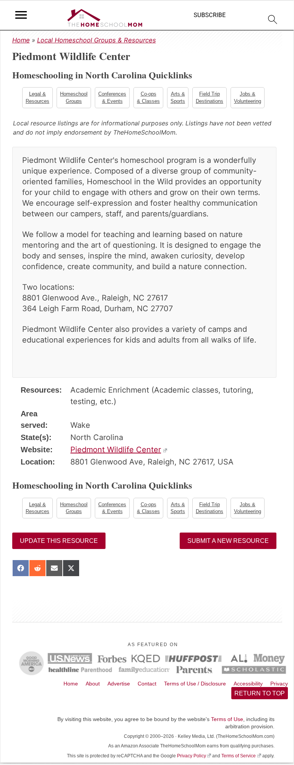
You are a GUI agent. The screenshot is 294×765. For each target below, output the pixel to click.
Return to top (259, 693)
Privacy (279, 684)
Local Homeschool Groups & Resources (96, 40)
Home (21, 40)
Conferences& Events (112, 97)
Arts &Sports (178, 97)
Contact (147, 684)
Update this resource (59, 541)
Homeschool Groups (74, 97)
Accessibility (248, 684)
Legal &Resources (37, 97)
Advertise (118, 684)
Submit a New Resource (228, 541)
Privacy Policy (191, 756)
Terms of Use (227, 719)
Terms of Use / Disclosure (195, 684)
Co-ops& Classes (148, 97)
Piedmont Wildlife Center (115, 449)
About (93, 684)
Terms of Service (238, 756)
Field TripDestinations (209, 97)
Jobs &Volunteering (247, 97)
